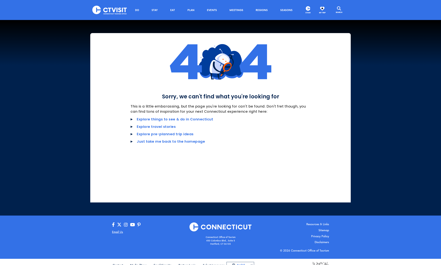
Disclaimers (322, 242)
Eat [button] (172, 10)
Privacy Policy (320, 236)
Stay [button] (155, 10)
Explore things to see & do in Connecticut (175, 119)
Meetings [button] (236, 10)
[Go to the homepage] (109, 9)
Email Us (117, 232)
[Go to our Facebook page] (113, 225)
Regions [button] (262, 10)
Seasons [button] (286, 10)
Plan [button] (190, 10)
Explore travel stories (156, 126)
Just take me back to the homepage (171, 141)
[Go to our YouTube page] (132, 225)
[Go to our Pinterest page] (139, 225)
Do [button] (137, 10)
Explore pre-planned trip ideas (165, 134)
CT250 (308, 12)
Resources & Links (317, 224)
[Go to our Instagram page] (126, 225)
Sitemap (324, 230)
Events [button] (212, 10)
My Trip (322, 12)
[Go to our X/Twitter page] (119, 225)
